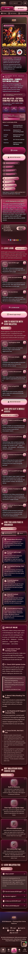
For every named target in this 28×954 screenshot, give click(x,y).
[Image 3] (20, 51)
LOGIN (15, 150)
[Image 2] (13, 51)
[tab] (8, 533)
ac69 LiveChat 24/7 (20, 192)
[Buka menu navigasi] (25, 3)
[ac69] (3, 3)
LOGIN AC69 (15, 307)
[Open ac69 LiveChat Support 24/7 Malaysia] (24, 944)
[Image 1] (5, 51)
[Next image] (23, 35)
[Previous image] (4, 35)
